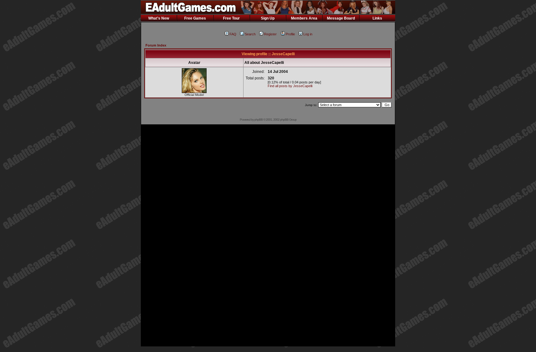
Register (270, 34)
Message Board (341, 18)
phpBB (258, 119)
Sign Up (268, 18)
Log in (307, 34)
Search (250, 34)
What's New (158, 18)
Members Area (304, 18)
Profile (290, 34)
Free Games (195, 18)
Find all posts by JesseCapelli (290, 86)
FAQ (233, 34)
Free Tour (231, 18)
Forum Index (155, 45)
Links (377, 18)
